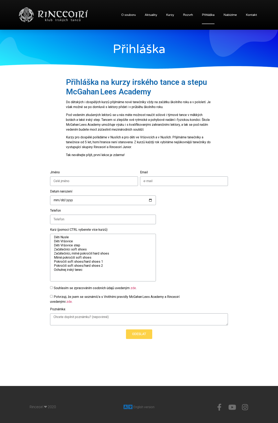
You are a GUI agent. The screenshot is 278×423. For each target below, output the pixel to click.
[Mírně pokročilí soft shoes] (103, 258)
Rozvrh (188, 15)
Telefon (55, 210)
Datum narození (61, 191)
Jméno (55, 172)
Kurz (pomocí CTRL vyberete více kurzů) (78, 230)
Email (144, 172)
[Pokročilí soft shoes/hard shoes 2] (103, 266)
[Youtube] (232, 407)
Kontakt (251, 15)
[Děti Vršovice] (103, 241)
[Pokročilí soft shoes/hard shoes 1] (103, 262)
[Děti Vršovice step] (103, 245)
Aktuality (151, 15)
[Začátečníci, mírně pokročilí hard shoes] (103, 253)
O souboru (128, 15)
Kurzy (170, 15)
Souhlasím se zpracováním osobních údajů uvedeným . (95, 288)
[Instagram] (245, 407)
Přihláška (208, 15)
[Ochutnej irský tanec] (103, 270)
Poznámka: (58, 309)
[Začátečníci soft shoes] (103, 249)
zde (133, 288)
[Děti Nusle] (103, 237)
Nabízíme (230, 15)
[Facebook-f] (219, 407)
